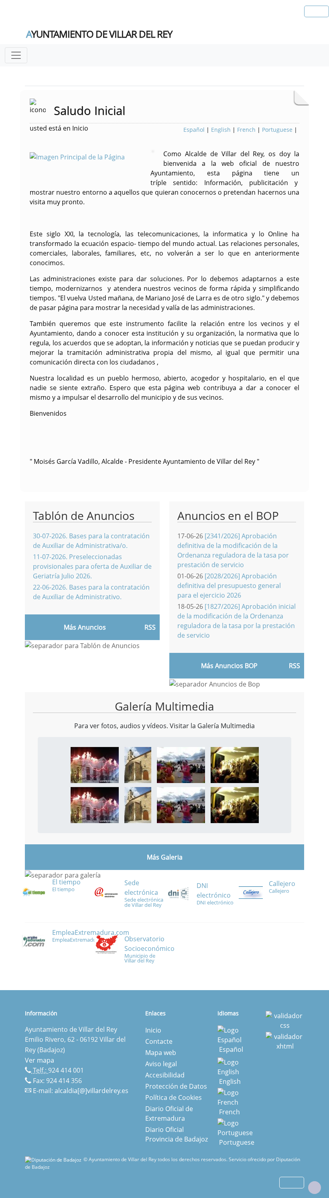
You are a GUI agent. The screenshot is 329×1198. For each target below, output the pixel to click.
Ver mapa (39, 1060)
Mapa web (160, 1052)
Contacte (159, 1041)
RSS (150, 627)
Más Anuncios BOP (229, 665)
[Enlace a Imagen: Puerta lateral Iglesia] (137, 764)
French (246, 129)
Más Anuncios (85, 627)
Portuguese (277, 129)
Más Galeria (165, 857)
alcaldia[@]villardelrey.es (91, 1090)
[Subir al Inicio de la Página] (314, 1187)
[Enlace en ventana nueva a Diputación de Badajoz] (54, 1159)
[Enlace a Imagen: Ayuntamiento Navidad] (95, 764)
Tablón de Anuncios (83, 515)
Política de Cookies (173, 1097)
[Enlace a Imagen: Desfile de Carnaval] (181, 764)
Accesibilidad (165, 1075)
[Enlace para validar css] (285, 1020)
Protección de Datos (176, 1086)
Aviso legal (161, 1063)
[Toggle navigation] (16, 55)
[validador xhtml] (285, 1041)
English (221, 129)
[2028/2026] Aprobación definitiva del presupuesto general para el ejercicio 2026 (229, 586)
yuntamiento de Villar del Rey (99, 34)
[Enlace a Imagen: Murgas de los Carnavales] (235, 764)
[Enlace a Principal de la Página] (90, 156)
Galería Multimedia (164, 706)
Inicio (153, 1030)
